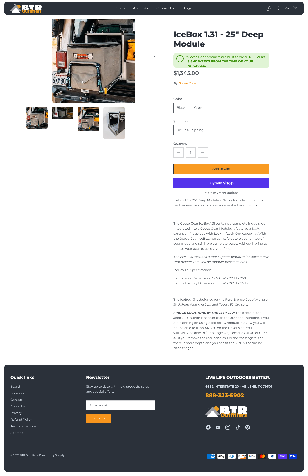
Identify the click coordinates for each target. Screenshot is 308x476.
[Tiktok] (238, 427)
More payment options (221, 193)
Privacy (16, 413)
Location (17, 393)
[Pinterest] (247, 427)
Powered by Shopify (52, 455)
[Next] (154, 56)
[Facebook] (208, 427)
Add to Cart (221, 169)
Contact (16, 400)
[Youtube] (218, 427)
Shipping (180, 121)
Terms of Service (23, 426)
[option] (93, 61)
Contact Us (165, 8)
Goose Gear (188, 83)
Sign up (99, 418)
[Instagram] (228, 427)
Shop (120, 8)
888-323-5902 (224, 395)
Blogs (187, 8)
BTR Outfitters (29, 455)
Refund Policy (21, 420)
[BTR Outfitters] (26, 8)
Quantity (180, 144)
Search (15, 386)
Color (177, 99)
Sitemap (17, 433)
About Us (140, 8)
